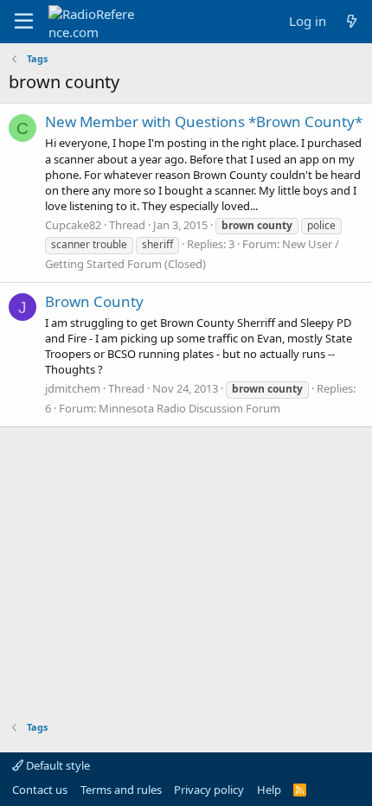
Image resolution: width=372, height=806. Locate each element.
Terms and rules (121, 789)
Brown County (94, 301)
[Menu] (23, 21)
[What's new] (352, 21)
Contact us (39, 789)
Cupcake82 (73, 225)
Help (269, 789)
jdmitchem (72, 388)
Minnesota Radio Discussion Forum (189, 408)
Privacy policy (209, 789)
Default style (56, 765)
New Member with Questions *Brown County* (203, 121)
